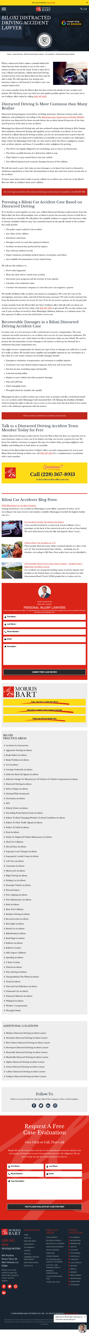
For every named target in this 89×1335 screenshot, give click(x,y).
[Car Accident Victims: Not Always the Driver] (12, 529)
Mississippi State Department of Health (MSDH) (63, 117)
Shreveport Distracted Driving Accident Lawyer (27, 1047)
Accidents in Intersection (17, 745)
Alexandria (75, 1237)
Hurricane (50, 1253)
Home (9, 54)
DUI (8, 803)
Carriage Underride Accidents (19, 769)
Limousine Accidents (15, 866)
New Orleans (76, 1278)
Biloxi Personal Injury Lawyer (34, 54)
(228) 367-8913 (40, 96)
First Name (12, 617)
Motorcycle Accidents (15, 871)
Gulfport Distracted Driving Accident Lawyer (26, 1076)
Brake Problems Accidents (17, 760)
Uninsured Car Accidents (17, 991)
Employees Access (31, 1262)
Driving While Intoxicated (17, 794)
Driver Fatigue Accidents (17, 789)
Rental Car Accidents (15, 928)
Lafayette (74, 1259)
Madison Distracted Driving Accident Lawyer (26, 1033)
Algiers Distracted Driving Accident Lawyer (25, 1062)
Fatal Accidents (12, 832)
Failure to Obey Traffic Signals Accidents (24, 822)
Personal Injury (13, 890)
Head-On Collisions (14, 842)
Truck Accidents (13, 981)
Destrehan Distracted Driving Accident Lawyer (27, 1038)
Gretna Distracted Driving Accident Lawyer (25, 1067)
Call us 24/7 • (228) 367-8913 (44, 702)
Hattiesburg (75, 1253)
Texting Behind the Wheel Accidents (22, 977)
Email (9, 639)
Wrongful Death (13, 1010)
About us (27, 1238)
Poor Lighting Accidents (16, 895)
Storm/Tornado (52, 1256)
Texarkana (75, 1285)
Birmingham (75, 1243)
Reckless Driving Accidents (18, 914)
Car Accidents (49, 54)
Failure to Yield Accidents (17, 827)
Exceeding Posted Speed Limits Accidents (24, 813)
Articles (27, 1254)
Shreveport (75, 1281)
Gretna (73, 1247)
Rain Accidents (12, 904)
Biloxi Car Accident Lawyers (50, 416)
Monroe (74, 1272)
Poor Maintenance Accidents (18, 900)
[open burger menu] (4, 9)
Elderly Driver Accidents (17, 808)
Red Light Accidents (15, 924)
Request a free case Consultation (44, 710)
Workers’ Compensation (16, 1006)
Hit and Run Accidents (16, 847)
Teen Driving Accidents (16, 972)
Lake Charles (76, 1262)
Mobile (73, 1269)
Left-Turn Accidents (15, 861)
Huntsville (75, 1256)
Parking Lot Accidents (16, 880)
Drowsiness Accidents (15, 798)
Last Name (11, 624)
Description (12, 646)
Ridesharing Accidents (16, 933)
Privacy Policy (71, 1313)
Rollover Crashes (13, 948)
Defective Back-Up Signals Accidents (22, 774)
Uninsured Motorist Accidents (19, 996)
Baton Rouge (76, 1240)
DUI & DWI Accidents (53, 1240)
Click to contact (29, 416)
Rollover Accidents (14, 943)
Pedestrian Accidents (54, 1247)
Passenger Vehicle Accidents (18, 885)
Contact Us (28, 1266)
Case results (29, 1244)
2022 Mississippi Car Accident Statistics (19, 505)
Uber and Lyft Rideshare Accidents (21, 986)
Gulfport (74, 1250)
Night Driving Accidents (16, 875)
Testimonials (29, 1247)
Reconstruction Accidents (17, 919)
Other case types (53, 1282)
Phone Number (13, 631)
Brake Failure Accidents (16, 755)
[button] (71, 22)
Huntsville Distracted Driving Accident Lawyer (27, 1052)
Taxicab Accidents (14, 967)
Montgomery (76, 1275)
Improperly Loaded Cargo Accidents (22, 856)
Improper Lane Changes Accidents (21, 851)
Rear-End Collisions (15, 909)
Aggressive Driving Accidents (19, 750)
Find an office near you (45, 719)
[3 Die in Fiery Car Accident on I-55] (12, 549)
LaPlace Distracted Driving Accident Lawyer (25, 1072)
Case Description (18, 1181)
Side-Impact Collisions (16, 953)
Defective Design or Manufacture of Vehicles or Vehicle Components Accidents (42, 779)
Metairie (74, 1266)
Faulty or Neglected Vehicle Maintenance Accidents (29, 837)
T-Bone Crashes (13, 962)
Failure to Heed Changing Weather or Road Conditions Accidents (35, 818)
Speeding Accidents (14, 957)
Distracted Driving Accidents (18, 784)
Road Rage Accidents (15, 938)
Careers (27, 1250)
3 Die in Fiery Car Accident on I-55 (39, 543)
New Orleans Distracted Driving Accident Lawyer (28, 1043)
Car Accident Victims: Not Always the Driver (44, 522)
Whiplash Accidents (14, 1001)
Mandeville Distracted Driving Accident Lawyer (27, 1057)
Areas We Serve (17, 54)
